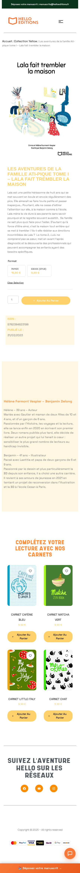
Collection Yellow (25, 41)
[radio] (16, 271)
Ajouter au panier (48, 300)
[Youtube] (39, 788)
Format (12, 261)
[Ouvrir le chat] (70, 853)
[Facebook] (24, 788)
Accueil (7, 41)
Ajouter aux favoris (30, 571)
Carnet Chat (58, 699)
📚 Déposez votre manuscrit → (40, 868)
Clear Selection (15, 282)
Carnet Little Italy (21, 699)
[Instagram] (54, 788)
